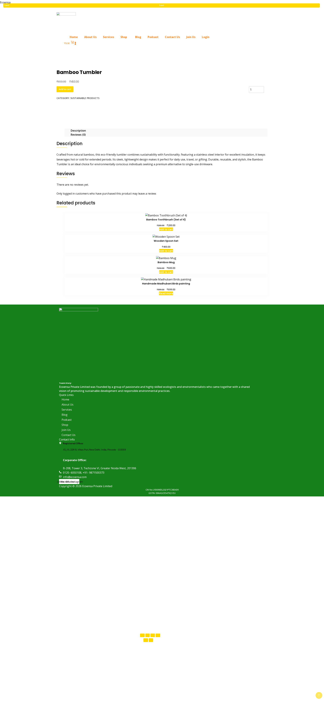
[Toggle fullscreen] (147, 635)
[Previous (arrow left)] (145, 640)
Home (74, 37)
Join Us (190, 37)
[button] (124, 37)
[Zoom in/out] (142, 635)
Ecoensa (5, 2)
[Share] (152, 635)
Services (108, 37)
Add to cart (65, 89)
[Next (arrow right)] (151, 640)
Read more (166, 293)
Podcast (153, 37)
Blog (138, 37)
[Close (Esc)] (158, 635)
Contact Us (172, 37)
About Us (90, 37)
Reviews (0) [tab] (78, 134)
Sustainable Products (84, 98)
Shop (123, 37)
